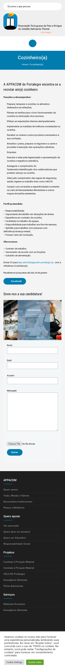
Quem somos (10, 489)
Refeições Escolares (14, 604)
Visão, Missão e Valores (16, 495)
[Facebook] (28, 636)
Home (25, 64)
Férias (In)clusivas (13, 586)
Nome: (10, 345)
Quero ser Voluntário (14, 538)
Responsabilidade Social (16, 544)
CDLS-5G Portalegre (14, 574)
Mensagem (12, 390)
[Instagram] (38, 636)
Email (9, 360)
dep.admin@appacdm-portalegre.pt (35, 262)
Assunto (10, 375)
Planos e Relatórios (13, 507)
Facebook (16, 281)
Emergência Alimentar (15, 580)
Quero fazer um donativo (16, 532)
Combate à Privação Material (18, 562)
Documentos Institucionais (17, 501)
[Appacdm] (32, 23)
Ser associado (11, 525)
